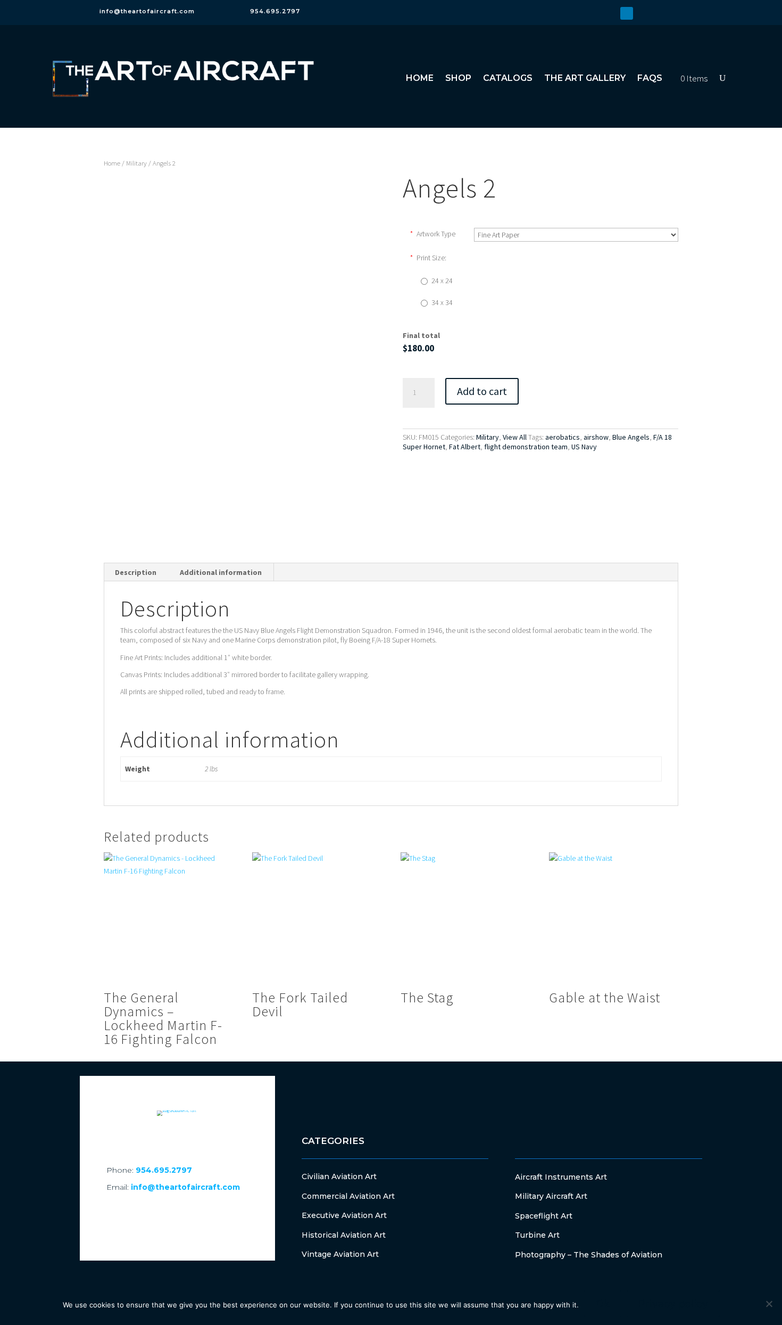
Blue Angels (631, 437)
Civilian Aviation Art (339, 1176)
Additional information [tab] (221, 572)
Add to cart (482, 391)
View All (515, 437)
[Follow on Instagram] (609, 13)
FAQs (649, 78)
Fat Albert (464, 446)
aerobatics (562, 437)
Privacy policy (673, 1303)
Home (420, 78)
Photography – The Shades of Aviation (588, 1255)
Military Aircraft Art (551, 1196)
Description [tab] (135, 572)
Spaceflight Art (543, 1216)
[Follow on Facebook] (592, 13)
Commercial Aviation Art (348, 1196)
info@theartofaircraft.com (147, 11)
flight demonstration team (526, 446)
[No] (768, 1303)
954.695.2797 (275, 11)
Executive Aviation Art (344, 1215)
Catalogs (508, 78)
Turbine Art (537, 1235)
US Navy (584, 446)
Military (136, 163)
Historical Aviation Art (344, 1235)
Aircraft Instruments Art (561, 1177)
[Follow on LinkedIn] (626, 13)
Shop (458, 78)
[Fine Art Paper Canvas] (576, 235)
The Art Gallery (585, 78)
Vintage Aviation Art (340, 1254)
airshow (596, 437)
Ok (603, 1303)
